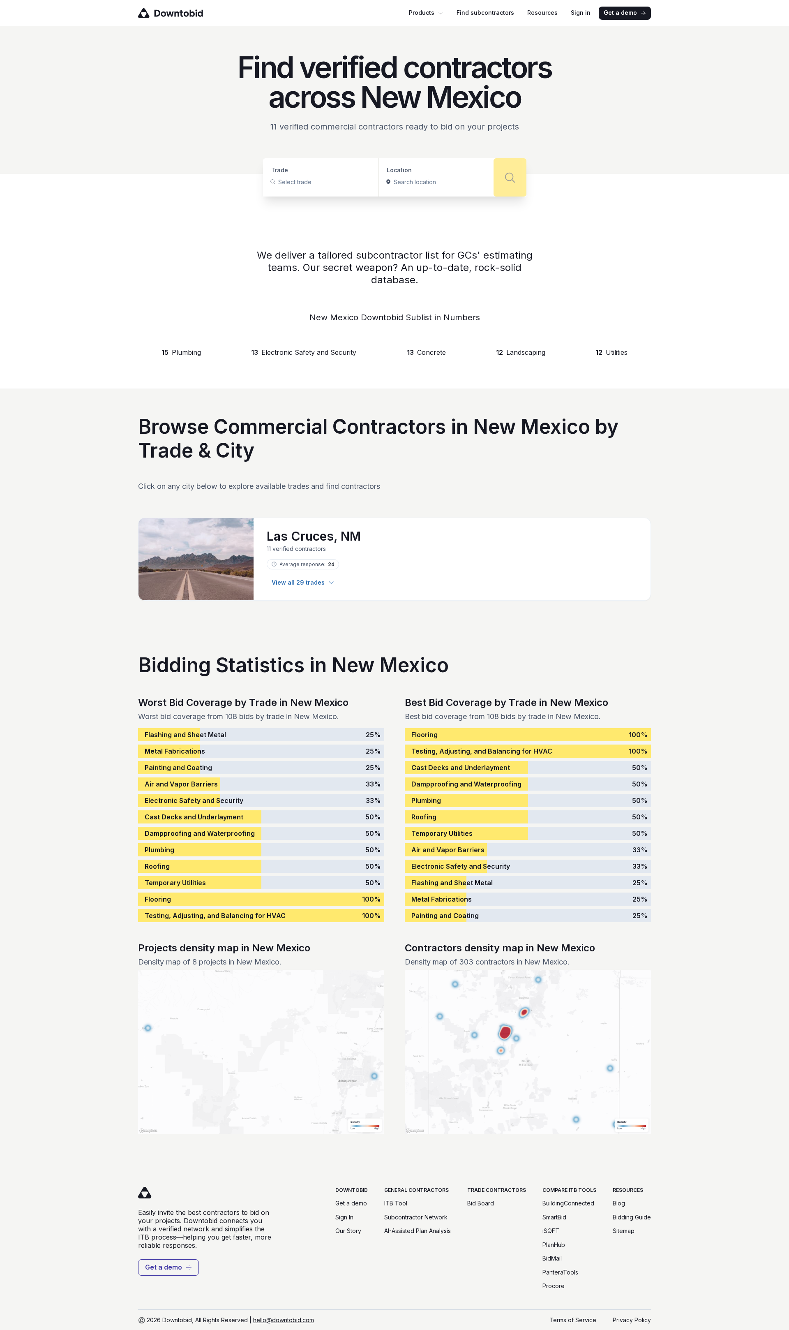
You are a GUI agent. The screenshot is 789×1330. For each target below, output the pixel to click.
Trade (279, 170)
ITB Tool (395, 1203)
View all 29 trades (298, 582)
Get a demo (620, 12)
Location (399, 170)
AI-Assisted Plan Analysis (417, 1230)
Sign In (344, 1217)
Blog (619, 1203)
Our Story (348, 1230)
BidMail (552, 1258)
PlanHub (553, 1244)
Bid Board (480, 1203)
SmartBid (554, 1217)
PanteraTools (560, 1272)
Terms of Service (572, 1319)
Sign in (581, 12)
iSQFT (550, 1230)
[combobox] (279, 182)
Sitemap (623, 1230)
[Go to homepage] (182, 13)
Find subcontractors (485, 12)
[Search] (510, 177)
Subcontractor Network (416, 1217)
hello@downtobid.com (283, 1319)
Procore (553, 1285)
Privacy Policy (632, 1319)
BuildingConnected (568, 1203)
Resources (542, 12)
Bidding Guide (632, 1217)
